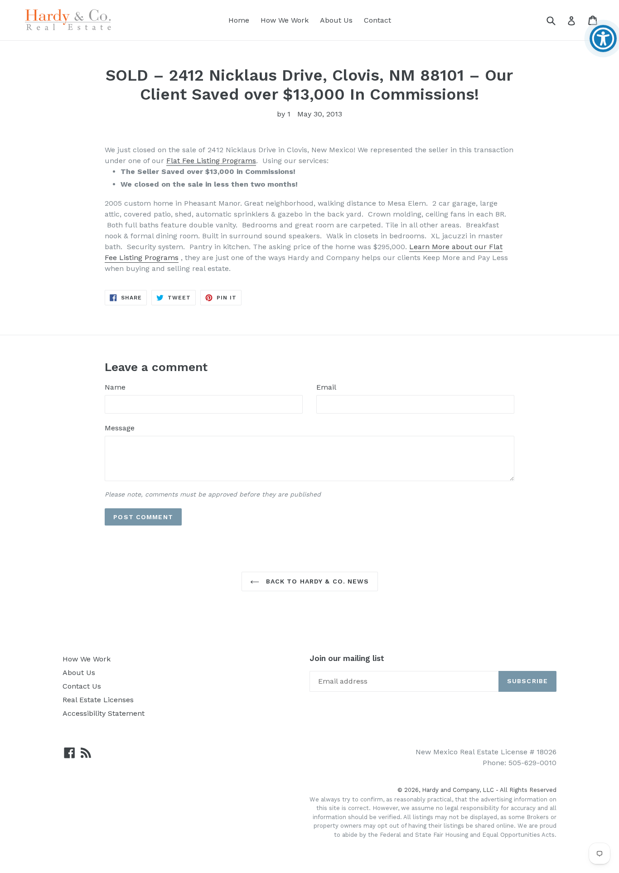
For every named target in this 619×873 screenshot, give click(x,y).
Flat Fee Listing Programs (211, 160)
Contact (377, 20)
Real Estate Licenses (98, 699)
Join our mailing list (347, 658)
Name (115, 387)
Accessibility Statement (104, 713)
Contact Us (82, 686)
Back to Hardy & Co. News (316, 581)
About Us (336, 20)
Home (238, 20)
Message (120, 428)
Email (326, 387)
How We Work (285, 20)
